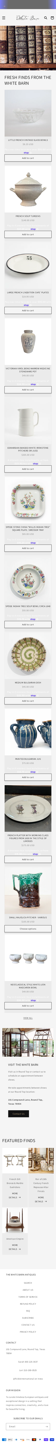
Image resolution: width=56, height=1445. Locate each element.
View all (28, 1017)
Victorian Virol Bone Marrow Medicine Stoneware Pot (28, 370)
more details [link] (13, 1195)
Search (28, 1282)
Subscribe (28, 1317)
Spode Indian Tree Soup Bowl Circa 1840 (28, 606)
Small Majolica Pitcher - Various (28, 917)
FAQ (28, 1310)
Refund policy (28, 1303)
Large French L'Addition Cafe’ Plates (28, 292)
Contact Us (18, 1113)
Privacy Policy (28, 1331)
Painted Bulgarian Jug (28, 758)
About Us (28, 1289)
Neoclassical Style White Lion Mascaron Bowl (28, 986)
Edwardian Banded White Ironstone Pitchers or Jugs (28, 449)
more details (39, 1199)
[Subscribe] (46, 1426)
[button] (3, 18)
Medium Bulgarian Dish (28, 682)
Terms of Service (28, 1296)
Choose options (28, 928)
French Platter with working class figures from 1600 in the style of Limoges (28, 838)
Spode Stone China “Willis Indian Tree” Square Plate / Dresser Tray (28, 528)
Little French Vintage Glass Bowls (28, 140)
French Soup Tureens (28, 216)
